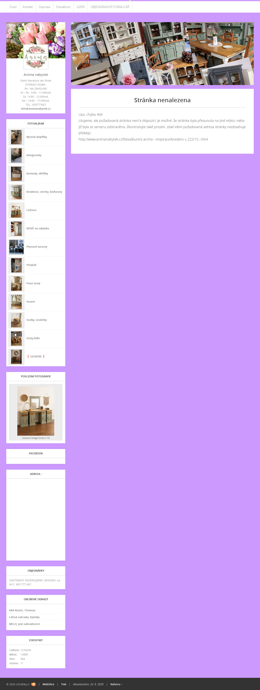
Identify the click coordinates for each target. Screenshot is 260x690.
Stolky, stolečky (36, 320)
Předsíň (31, 265)
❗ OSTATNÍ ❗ (35, 356)
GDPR (81, 7)
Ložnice (31, 210)
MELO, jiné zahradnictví (24, 624)
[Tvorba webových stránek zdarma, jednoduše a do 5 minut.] (33, 684)
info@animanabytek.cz (36, 108)
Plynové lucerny (36, 246)
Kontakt (28, 7)
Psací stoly (33, 283)
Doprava (44, 7)
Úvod (13, 7)
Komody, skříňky (37, 173)
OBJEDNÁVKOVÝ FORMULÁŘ (110, 7)
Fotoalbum (63, 7)
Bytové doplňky (36, 137)
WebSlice (48, 684)
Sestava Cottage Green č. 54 (35, 437)
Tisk (63, 684)
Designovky (33, 155)
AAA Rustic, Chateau (22, 610)
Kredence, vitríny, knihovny (44, 192)
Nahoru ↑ (116, 684)
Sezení (30, 301)
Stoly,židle (33, 338)
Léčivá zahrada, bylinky (24, 617)
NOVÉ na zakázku (37, 228)
